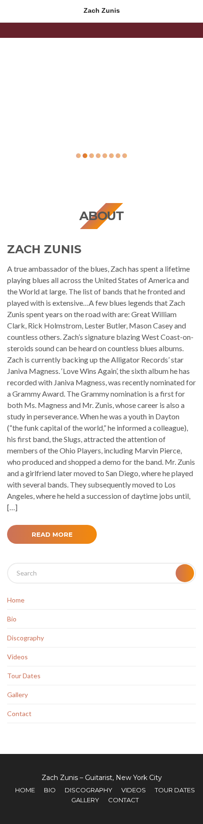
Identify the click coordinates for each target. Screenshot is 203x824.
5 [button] (104, 155)
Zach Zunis (44, 249)
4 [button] (98, 155)
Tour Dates (24, 676)
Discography (25, 638)
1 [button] (78, 155)
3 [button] (91, 155)
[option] (101, 92)
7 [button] (118, 155)
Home (16, 600)
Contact (19, 713)
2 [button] (85, 155)
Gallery (17, 695)
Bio (12, 619)
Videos (17, 657)
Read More (52, 534)
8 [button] (124, 155)
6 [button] (111, 155)
